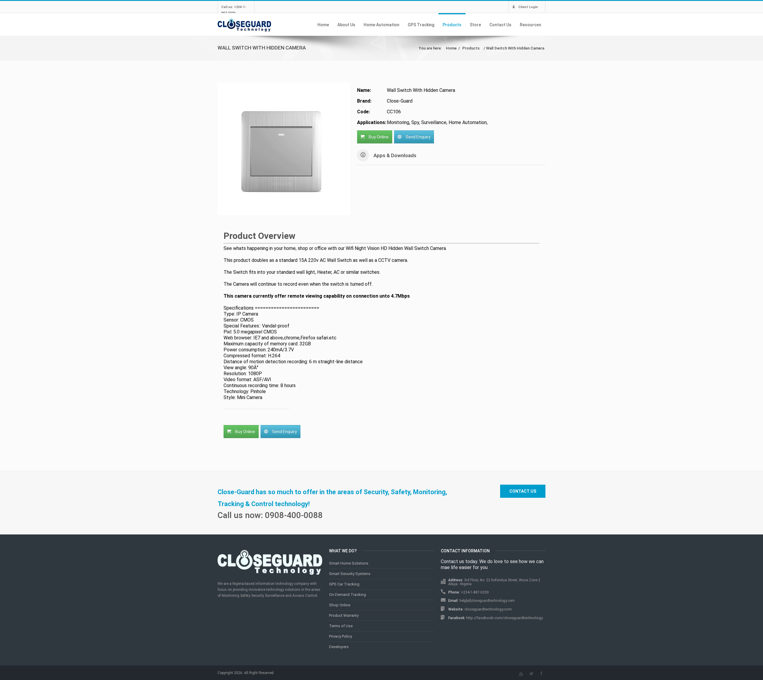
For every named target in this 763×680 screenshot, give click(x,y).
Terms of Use (341, 626)
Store (475, 24)
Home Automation (381, 24)
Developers (339, 647)
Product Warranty (344, 615)
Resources (530, 24)
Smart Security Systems (349, 573)
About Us (346, 24)
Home (323, 24)
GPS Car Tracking (344, 584)
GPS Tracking (421, 24)
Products (452, 24)
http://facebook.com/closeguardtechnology (504, 618)
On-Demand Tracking (347, 594)
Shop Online (339, 605)
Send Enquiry (417, 137)
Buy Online (378, 137)
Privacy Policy (340, 636)
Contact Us (500, 24)
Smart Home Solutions (348, 563)
